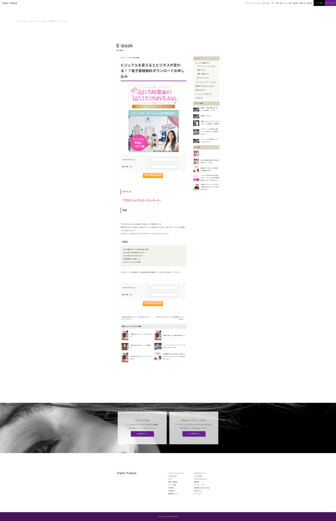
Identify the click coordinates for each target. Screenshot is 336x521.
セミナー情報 (287, 3)
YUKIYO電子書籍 (133, 57)
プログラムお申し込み (200, 479)
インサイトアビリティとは (252, 3)
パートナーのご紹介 (201, 94)
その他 (197, 98)
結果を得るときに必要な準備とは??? (174, 335)
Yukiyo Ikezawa (163, 516)
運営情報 (196, 482)
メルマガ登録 (198, 476)
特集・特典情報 (172, 482)
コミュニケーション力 (204, 66)
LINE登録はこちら (142, 433)
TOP (333, 505)
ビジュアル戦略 (200, 63)
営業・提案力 (201, 74)
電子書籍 (295, 3)
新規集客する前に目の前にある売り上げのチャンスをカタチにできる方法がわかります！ (174, 356)
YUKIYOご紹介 (265, 3)
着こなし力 (200, 78)
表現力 (199, 70)
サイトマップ (198, 493)
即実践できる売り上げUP (203, 86)
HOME (18, 21)
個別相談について (173, 493)
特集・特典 (279, 3)
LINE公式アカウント (200, 473)
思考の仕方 (199, 90)
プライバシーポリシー (200, 485)
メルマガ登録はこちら (193, 433)
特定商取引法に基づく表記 (201, 488)
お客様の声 (302, 3)
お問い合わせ (198, 491)
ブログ (273, 3)
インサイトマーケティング (204, 82)
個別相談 (309, 3)
